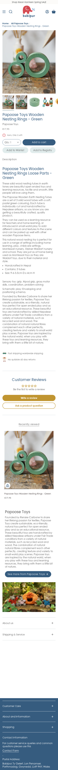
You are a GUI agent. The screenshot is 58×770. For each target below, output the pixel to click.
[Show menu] (4, 11)
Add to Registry (42, 150)
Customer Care (11, 706)
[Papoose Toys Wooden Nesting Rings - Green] (29, 460)
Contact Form (10, 750)
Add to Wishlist (15, 150)
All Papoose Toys (19, 23)
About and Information (16, 716)
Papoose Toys (10, 124)
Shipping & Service (13, 634)
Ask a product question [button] (29, 405)
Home (5, 23)
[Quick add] (7, 485)
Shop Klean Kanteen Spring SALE (29, 2)
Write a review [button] (29, 397)
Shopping (8, 727)
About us (7, 623)
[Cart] (53, 11)
